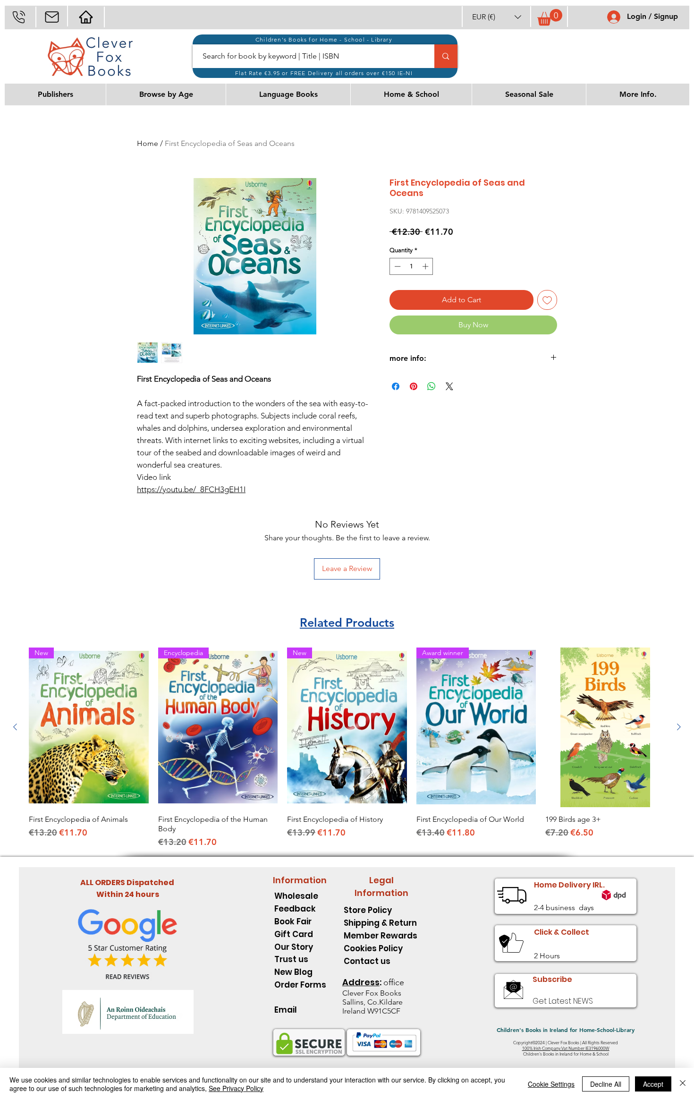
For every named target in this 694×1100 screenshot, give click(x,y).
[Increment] (426, 266)
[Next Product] (679, 727)
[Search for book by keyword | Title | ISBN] (445, 56)
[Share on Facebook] (395, 386)
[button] (496, 17)
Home (147, 143)
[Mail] (51, 17)
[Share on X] (449, 386)
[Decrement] (396, 266)
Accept (653, 1084)
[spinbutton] (411, 266)
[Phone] (18, 17)
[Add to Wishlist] (547, 300)
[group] (347, 748)
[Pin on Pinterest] (413, 386)
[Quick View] (605, 727)
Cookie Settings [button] (551, 1084)
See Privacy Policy (236, 1088)
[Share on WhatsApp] (431, 386)
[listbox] (496, 17)
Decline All (605, 1084)
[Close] (682, 1083)
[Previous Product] (15, 727)
